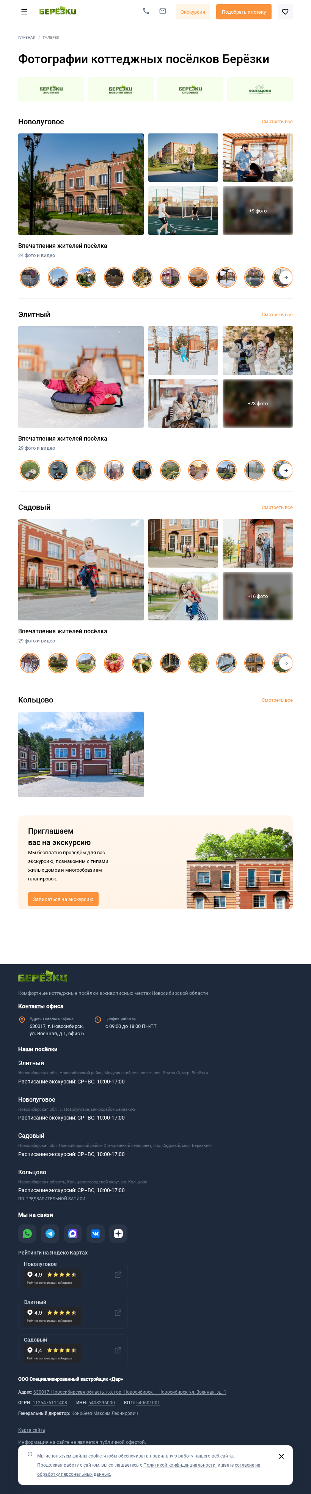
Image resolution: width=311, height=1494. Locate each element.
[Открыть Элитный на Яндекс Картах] (118, 1312)
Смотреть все (277, 121)
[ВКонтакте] (95, 1233)
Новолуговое (36, 1099)
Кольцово (32, 1172)
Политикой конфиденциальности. (180, 1465)
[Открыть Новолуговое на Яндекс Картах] (118, 1274)
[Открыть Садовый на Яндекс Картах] (118, 1350)
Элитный (31, 1063)
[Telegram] (50, 1233)
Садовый (31, 1135)
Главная (26, 37)
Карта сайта (31, 1430)
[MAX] (73, 1233)
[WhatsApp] (27, 1233)
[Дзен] (118, 1233)
